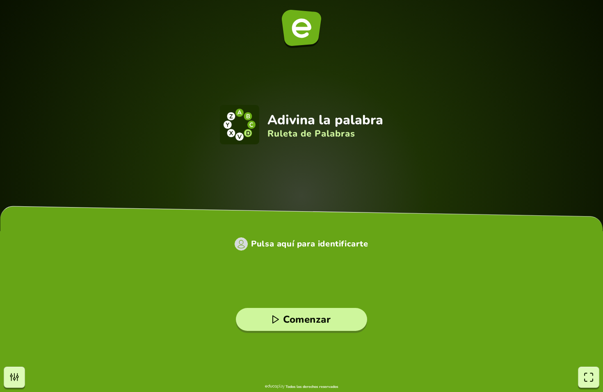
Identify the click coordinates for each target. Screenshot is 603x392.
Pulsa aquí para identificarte (309, 244)
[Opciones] (14, 377)
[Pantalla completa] (588, 377)
